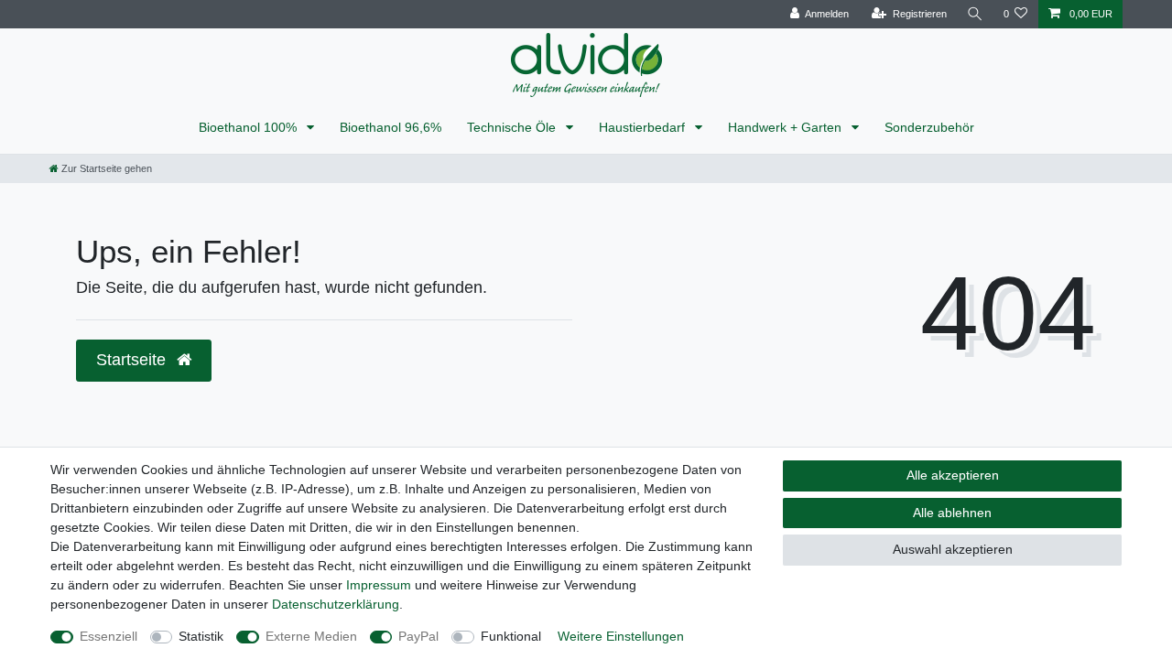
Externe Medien (311, 636)
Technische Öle (513, 127)
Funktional (511, 636)
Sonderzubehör (929, 127)
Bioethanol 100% (249, 127)
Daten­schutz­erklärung (335, 604)
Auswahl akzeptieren (953, 549)
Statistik (201, 636)
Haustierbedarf (644, 127)
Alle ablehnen (952, 512)
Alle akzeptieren (952, 475)
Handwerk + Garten (786, 127)
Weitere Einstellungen (621, 636)
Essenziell (108, 636)
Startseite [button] (133, 360)
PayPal (418, 636)
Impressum (378, 585)
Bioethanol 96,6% (390, 127)
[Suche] (975, 14)
